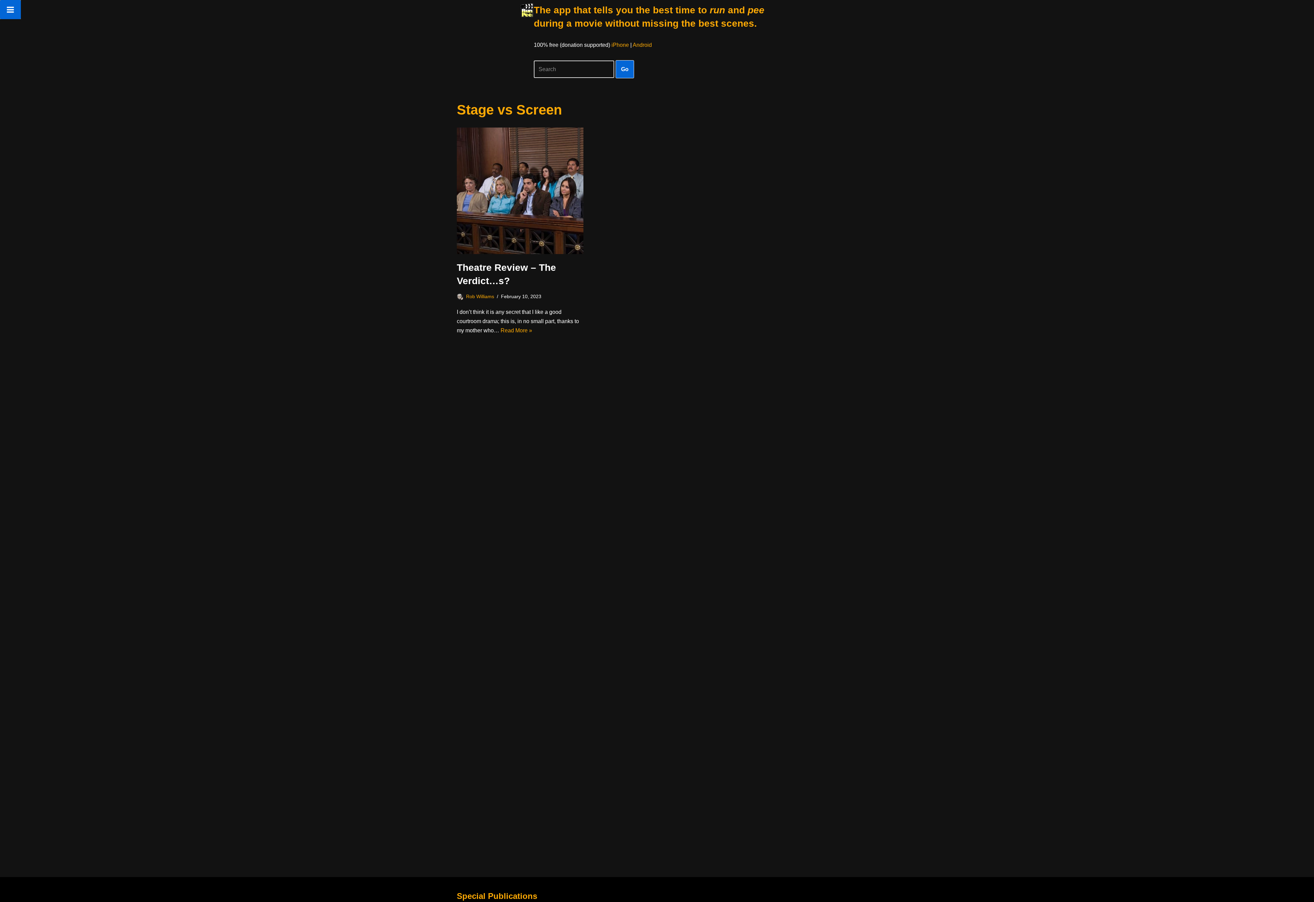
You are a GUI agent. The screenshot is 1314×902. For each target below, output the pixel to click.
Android (642, 45)
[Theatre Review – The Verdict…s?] (520, 191)
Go (625, 69)
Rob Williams (480, 296)
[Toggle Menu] (10, 9)
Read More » (516, 330)
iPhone (620, 45)
